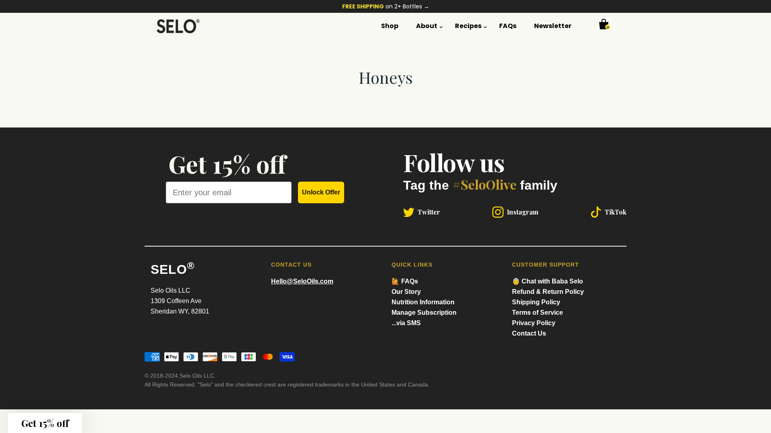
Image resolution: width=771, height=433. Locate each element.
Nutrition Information (423, 302)
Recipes (468, 25)
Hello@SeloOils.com (302, 281)
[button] (45, 423)
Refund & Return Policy (548, 291)
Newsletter (552, 25)
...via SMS (406, 323)
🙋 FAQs (405, 281)
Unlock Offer (321, 192)
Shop (389, 25)
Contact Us (529, 333)
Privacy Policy (533, 323)
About (426, 25)
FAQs (507, 25)
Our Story (406, 291)
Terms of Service (537, 312)
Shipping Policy (536, 302)
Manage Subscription (424, 312)
